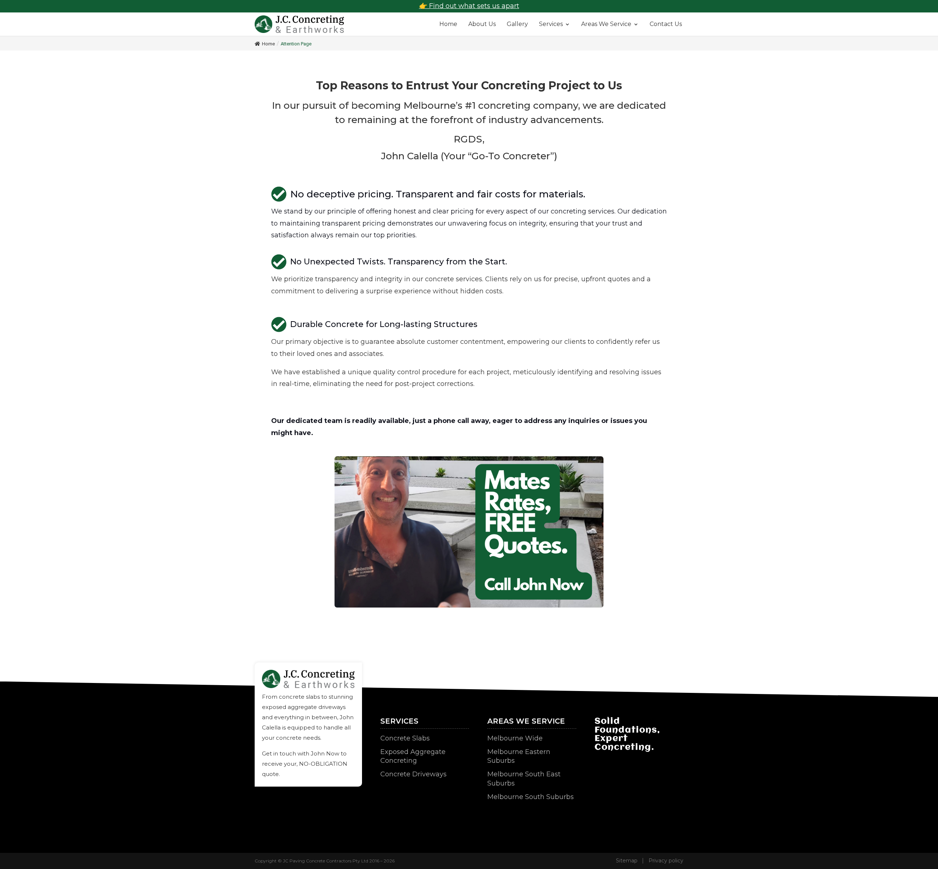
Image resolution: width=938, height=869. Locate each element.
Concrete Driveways (413, 774)
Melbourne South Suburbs (530, 797)
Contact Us (666, 24)
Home (448, 24)
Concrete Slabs (405, 738)
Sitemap (627, 860)
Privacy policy (666, 860)
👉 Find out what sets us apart (469, 6)
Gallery (517, 24)
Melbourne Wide (515, 738)
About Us (482, 24)
